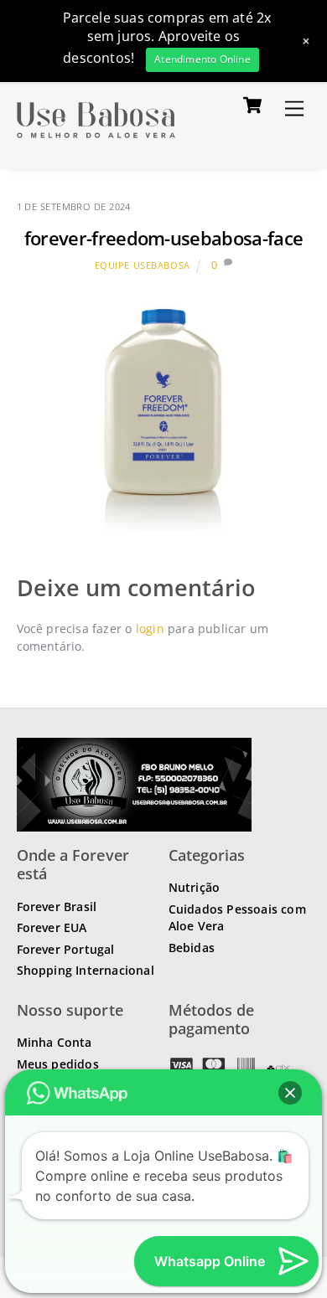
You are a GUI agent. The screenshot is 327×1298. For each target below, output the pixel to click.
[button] (290, 1093)
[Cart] (252, 104)
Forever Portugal (66, 949)
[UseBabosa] (96, 138)
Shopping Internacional (85, 970)
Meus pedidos (58, 1064)
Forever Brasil (57, 906)
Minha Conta (54, 1042)
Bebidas (192, 947)
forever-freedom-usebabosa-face (164, 238)
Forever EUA (52, 927)
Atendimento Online (202, 59)
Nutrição (195, 887)
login (150, 628)
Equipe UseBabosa (142, 265)
